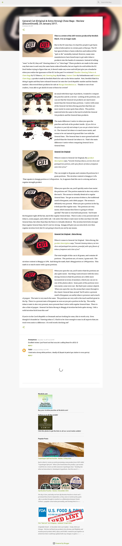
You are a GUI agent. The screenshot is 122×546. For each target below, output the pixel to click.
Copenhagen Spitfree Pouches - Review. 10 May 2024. (54, 458)
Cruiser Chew (71, 75)
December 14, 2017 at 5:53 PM (46, 339)
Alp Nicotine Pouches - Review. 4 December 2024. (53, 491)
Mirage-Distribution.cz (67, 85)
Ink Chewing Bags (50, 75)
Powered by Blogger (62, 543)
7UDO (30, 349)
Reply (30, 345)
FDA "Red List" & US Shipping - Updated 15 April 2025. (55, 523)
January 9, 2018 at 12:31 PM (40, 349)
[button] (23, 30)
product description (62, 243)
